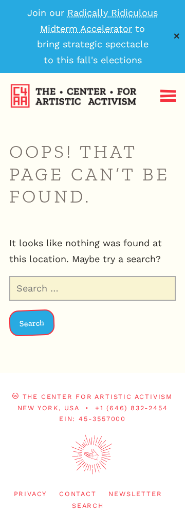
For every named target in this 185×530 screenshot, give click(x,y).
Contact (78, 494)
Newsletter (135, 494)
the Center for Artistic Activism (98, 396)
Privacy (30, 494)
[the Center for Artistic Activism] (2, 125)
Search (88, 505)
